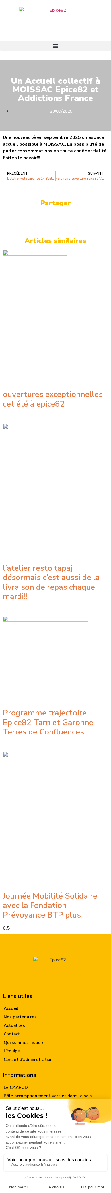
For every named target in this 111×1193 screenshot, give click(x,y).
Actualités (14, 1025)
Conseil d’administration (28, 1059)
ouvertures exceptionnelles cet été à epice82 (53, 399)
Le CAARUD (16, 1087)
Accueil (11, 1008)
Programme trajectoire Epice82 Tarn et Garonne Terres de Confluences (48, 722)
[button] (55, 46)
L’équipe (12, 1051)
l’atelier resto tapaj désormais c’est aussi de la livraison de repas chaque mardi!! (51, 582)
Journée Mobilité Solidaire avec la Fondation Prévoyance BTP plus (50, 905)
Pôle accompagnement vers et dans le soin (48, 1096)
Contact (12, 1034)
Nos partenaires (20, 1017)
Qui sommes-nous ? (24, 1042)
